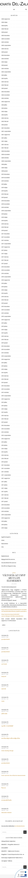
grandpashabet (5, 639)
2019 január (4, 197)
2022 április (4, 114)
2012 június (4, 445)
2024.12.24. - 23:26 (4, 711)
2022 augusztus (5, 101)
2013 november (5, 389)
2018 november (5, 204)
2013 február (4, 418)
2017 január (4, 263)
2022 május (4, 111)
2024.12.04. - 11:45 (4, 698)
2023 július (4, 75)
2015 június (4, 326)
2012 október (5, 432)
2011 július (4, 481)
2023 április (4, 78)
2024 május (4, 62)
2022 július (4, 105)
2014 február (4, 379)
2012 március (5, 455)
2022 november (5, 95)
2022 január (4, 124)
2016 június (4, 286)
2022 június (4, 108)
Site (2, 547)
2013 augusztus (5, 399)
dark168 (3, 688)
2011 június (4, 485)
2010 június (4, 524)
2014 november (5, 349)
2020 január (4, 171)
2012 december (5, 425)
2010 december (5, 504)
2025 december (5, 35)
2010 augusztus (5, 518)
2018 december (5, 200)
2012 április (4, 452)
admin (3, 625)
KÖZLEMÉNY (4, 847)
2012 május (4, 448)
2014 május (4, 369)
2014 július (4, 362)
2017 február (4, 260)
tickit (2, 701)
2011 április (4, 491)
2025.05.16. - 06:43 (4, 785)
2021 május (4, 141)
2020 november (5, 154)
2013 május (4, 409)
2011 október (5, 471)
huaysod (3, 676)
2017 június (4, 250)
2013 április (4, 412)
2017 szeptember (6, 243)
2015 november (5, 309)
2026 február (4, 29)
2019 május (4, 187)
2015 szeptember (6, 316)
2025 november (5, 38)
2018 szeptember (6, 210)
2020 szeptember (6, 161)
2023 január (4, 88)
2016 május (4, 290)
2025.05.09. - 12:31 (4, 773)
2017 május (4, 253)
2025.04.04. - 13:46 (4, 760)
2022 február (4, 121)
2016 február (4, 300)
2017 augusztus (5, 247)
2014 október (5, 352)
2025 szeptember (6, 45)
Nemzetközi (4, 543)
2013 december (5, 385)
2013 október (5, 392)
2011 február (4, 498)
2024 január (4, 65)
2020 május (4, 167)
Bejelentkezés (5, 556)
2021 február (4, 148)
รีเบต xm (3, 787)
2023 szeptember (6, 71)
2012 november (5, 428)
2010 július (4, 521)
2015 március (5, 336)
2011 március (5, 495)
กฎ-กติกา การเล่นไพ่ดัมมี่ (7, 726)
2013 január (4, 422)
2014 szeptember (6, 356)
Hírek (2, 540)
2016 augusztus (5, 280)
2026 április (4, 25)
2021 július (4, 138)
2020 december (5, 151)
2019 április (4, 190)
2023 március (5, 81)
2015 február (4, 339)
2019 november (5, 177)
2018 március (5, 224)
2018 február (4, 227)
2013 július (4, 402)
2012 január (4, 461)
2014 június (4, 366)
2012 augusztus (5, 438)
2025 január (4, 52)
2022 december (5, 91)
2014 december (5, 346)
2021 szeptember (6, 131)
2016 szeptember (6, 276)
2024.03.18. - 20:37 (4, 649)
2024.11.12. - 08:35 (4, 674)
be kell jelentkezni (19, 826)
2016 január (4, 303)
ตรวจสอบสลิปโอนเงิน (6, 800)
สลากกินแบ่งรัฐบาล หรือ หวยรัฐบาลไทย (10, 738)
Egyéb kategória (5, 537)
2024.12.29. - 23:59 (4, 723)
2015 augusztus (5, 319)
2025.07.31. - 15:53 (4, 810)
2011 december (5, 465)
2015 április (4, 333)
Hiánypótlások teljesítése (8, 841)
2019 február (4, 194)
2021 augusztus (5, 134)
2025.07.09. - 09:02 (4, 797)
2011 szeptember (6, 475)
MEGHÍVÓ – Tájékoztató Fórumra (10, 851)
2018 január (4, 230)
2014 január (4, 382)
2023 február (4, 85)
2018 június (4, 214)
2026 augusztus (5, 19)
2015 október (5, 313)
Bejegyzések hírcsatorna (8, 559)
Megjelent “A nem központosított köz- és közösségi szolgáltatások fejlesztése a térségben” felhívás (12, 858)
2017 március (5, 257)
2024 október (5, 58)
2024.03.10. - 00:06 (4, 637)
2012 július (4, 442)
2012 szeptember (6, 435)
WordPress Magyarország (8, 566)
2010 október (5, 511)
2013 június (4, 405)
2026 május (4, 22)
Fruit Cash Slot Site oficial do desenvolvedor (13, 775)
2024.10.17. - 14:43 (4, 661)
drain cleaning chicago (7, 750)
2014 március (5, 376)
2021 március (5, 144)
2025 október (5, 42)
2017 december (5, 233)
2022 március (5, 118)
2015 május (4, 329)
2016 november (5, 270)
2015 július (4, 323)
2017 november (5, 237)
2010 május (4, 528)
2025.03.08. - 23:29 (4, 748)
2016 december (5, 266)
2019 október (5, 181)
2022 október (5, 98)
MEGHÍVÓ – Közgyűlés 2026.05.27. (10, 844)
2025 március (5, 48)
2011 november (5, 468)
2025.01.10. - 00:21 (4, 736)
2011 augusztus (5, 478)
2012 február (4, 458)
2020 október (5, 157)
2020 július (4, 164)
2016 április (4, 293)
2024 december (5, 55)
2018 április (4, 220)
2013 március (5, 415)
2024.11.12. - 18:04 (4, 686)
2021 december (5, 128)
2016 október (5, 273)
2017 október (5, 240)
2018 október (5, 207)
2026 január (4, 32)
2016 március (5, 296)
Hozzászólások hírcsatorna (8, 562)
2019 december (5, 174)
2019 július (4, 184)
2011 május (4, 488)
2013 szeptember (6, 395)
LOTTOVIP (4, 664)
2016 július (4, 283)
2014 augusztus (5, 359)
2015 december (5, 306)
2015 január (4, 342)
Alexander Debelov (6, 812)
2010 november (5, 508)
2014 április (4, 372)
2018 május (4, 217)
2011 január (4, 501)
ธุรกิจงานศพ (4, 713)
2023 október (5, 68)
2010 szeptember (6, 514)
